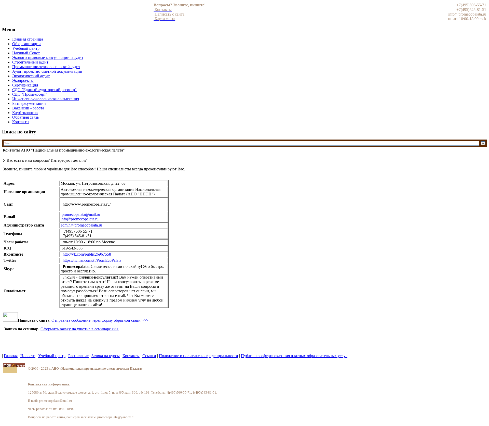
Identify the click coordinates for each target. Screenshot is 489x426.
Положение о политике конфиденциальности (198, 356)
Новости (27, 356)
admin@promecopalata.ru (81, 225)
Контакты (131, 356)
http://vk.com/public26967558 (87, 254)
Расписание (78, 356)
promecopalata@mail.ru (81, 214)
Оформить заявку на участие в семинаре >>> (79, 329)
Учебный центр (51, 356)
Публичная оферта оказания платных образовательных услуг (294, 356)
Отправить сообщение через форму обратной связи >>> (99, 320)
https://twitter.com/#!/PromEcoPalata (92, 260)
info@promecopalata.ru (80, 219)
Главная (11, 356)
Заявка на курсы (105, 356)
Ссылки (149, 356)
